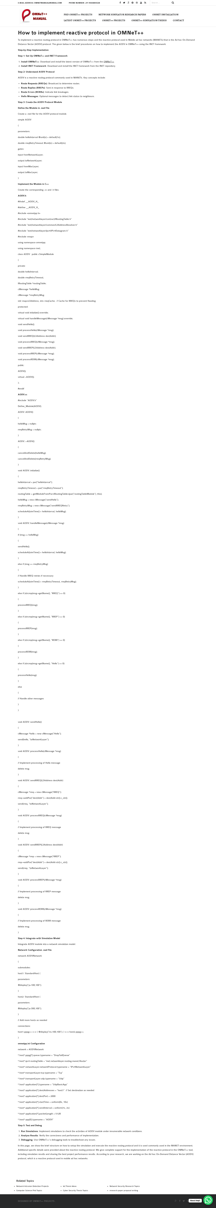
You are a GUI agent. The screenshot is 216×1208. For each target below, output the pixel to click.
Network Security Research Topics (125, 1186)
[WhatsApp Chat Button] (208, 1200)
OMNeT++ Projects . (44, 1201)
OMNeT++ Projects (113, 20)
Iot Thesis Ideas (70, 1186)
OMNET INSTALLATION (165, 14)
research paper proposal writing (124, 1190)
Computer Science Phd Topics (29, 1190)
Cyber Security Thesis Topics (75, 1190)
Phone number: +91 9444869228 (84, 3)
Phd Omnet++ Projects (78, 14)
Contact (178, 20)
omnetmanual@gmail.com (48, 3)
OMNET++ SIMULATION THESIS (149, 20)
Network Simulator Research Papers (122, 14)
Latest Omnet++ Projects (80, 20)
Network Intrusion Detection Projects (32, 1186)
